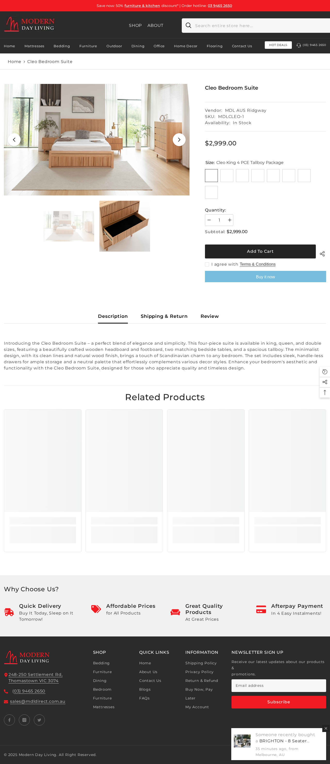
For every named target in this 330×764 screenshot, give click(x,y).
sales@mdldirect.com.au (37, 701)
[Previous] (14, 139)
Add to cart (260, 251)
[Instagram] (24, 720)
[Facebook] (9, 720)
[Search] (186, 25)
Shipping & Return (164, 316)
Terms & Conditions (258, 264)
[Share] (321, 253)
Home (14, 61)
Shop (135, 25)
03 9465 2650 (220, 5)
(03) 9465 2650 (314, 45)
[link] (42, 520)
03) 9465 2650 (29, 691)
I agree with (224, 264)
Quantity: (215, 210)
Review (210, 316)
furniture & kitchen (142, 5)
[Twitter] (39, 720)
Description (113, 316)
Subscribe (278, 701)
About (155, 25)
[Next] (179, 139)
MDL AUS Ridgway (246, 110)
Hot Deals (278, 45)
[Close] (325, 728)
